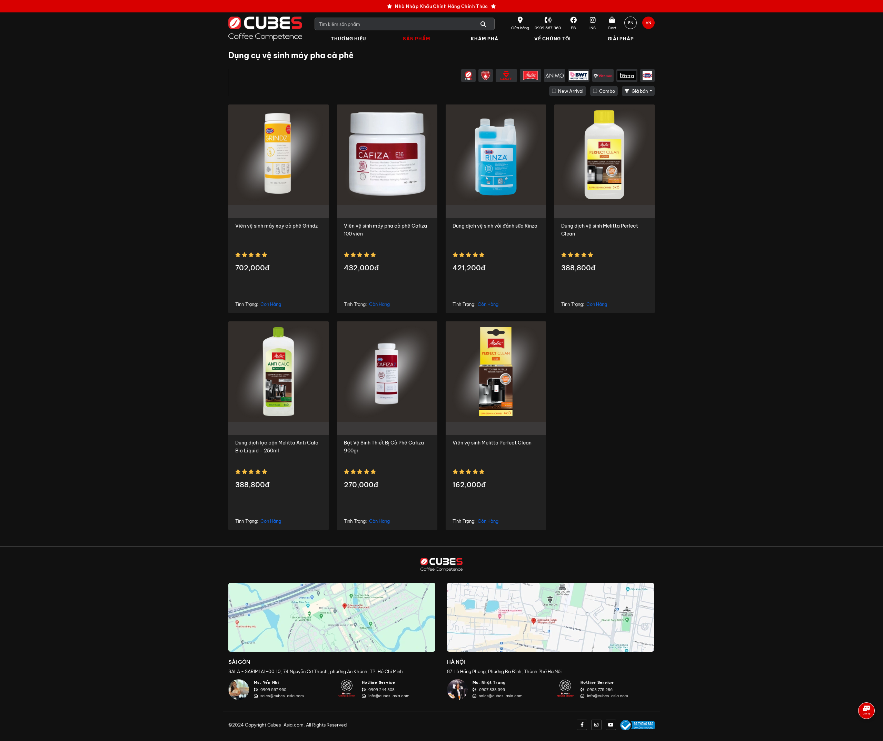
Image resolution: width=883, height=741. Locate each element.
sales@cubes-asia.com (282, 695)
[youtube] (611, 725)
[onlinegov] (637, 725)
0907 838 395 (492, 689)
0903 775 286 (600, 689)
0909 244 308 (381, 689)
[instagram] (596, 725)
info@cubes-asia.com (388, 695)
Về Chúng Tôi (552, 38)
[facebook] (582, 725)
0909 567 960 (273, 689)
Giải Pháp (621, 38)
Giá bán (640, 91)
